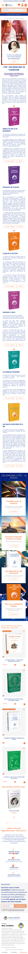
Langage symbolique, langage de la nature (14, 738)
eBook (21, 161)
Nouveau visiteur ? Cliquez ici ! (14, 14)
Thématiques (11, 1)
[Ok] (24, 10)
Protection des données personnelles (16, 910)
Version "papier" (10, 161)
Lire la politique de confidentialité (9, 947)
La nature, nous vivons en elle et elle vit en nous (14, 777)
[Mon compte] (22, 5)
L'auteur (5, 1)
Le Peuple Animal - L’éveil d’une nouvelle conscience (14, 660)
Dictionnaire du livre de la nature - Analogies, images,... (14, 699)
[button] (14, 61)
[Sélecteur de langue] (25, 1)
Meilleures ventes (18, 1)
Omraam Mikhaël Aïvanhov (9, 86)
